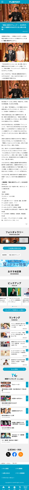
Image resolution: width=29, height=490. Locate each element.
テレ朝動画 (19, 468)
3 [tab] (15, 306)
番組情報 (4, 255)
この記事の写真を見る (14, 248)
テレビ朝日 (6, 468)
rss (20, 454)
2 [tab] (13, 306)
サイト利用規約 (21, 473)
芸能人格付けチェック (14, 255)
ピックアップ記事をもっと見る (14, 310)
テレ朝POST (14, 2)
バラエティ (9, 463)
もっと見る (14, 369)
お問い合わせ (6, 473)
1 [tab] (12, 306)
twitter (8, 454)
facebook (14, 454)
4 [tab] (16, 306)
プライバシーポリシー (8, 478)
